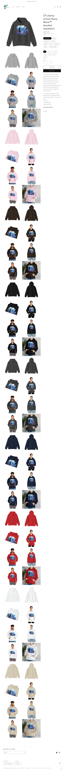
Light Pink (57, 44)
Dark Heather (47, 38)
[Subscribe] (24, 752)
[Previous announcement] (15, 1)
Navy (54, 38)
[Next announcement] (49, 1)
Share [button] (46, 111)
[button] (54, 6)
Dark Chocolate (53, 46)
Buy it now (52, 70)
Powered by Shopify (15, 768)
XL (56, 51)
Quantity (44, 60)
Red (51, 44)
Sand (45, 46)
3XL (50, 54)
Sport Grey (46, 41)
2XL (45, 54)
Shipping (44, 33)
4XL (54, 54)
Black (45, 44)
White (53, 41)
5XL (45, 57)
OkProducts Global (9, 768)
